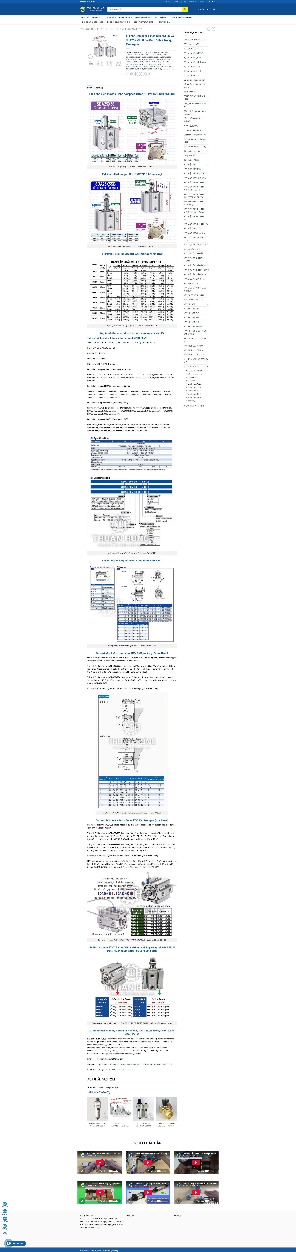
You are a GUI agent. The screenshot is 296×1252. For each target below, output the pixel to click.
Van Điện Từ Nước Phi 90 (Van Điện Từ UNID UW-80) (166, 1126)
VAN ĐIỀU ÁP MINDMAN (194, 279)
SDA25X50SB (130, 62)
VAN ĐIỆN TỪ (96, 17)
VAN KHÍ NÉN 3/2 (191, 313)
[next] (119, 46)
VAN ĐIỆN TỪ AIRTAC (193, 169)
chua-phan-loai (190, 92)
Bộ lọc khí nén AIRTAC (193, 53)
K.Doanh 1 (5, 1207)
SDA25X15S (130, 55)
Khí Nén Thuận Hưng (110, 1250)
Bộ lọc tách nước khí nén (194, 80)
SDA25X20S (148, 55)
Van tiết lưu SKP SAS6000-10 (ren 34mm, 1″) (120, 1126)
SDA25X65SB (157, 64)
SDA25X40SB (138, 59)
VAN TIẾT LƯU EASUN (193, 350)
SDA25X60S (130, 64)
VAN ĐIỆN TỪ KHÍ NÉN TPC (196, 224)
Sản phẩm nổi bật (191, 160)
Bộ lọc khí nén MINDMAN (195, 62)
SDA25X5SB (165, 62)
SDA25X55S (139, 62)
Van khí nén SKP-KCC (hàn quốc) (195, 340)
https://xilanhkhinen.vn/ (130, 1064)
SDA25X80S (157, 66)
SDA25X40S (130, 59)
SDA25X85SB (138, 69)
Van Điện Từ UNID (192, 249)
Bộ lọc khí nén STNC (192, 71)
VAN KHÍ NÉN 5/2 (191, 317)
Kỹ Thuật (4, 1229)
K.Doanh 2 (5, 1214)
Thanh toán (192, 2)
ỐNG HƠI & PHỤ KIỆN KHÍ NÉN (92, 22)
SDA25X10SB (165, 52)
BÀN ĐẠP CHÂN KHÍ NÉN (195, 39)
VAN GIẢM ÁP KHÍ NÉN (194, 299)
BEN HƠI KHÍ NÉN (192, 44)
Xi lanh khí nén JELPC (193, 387)
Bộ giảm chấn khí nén (194, 370)
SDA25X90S (148, 69)
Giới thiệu (168, 2)
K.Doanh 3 (5, 1221)
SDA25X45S (148, 59)
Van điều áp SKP (191, 283)
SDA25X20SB (157, 55)
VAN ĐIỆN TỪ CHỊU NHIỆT (195, 173)
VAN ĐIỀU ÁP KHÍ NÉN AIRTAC (193, 259)
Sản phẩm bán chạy (192, 151)
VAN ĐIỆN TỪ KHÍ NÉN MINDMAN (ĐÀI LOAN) (194, 210)
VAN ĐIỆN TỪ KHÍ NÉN (194, 182)
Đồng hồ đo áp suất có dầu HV (195, 105)
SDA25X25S (166, 55)
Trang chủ (86, 29)
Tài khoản (202, 2)
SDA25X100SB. (146, 52)
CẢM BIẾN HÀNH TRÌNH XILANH (181, 17)
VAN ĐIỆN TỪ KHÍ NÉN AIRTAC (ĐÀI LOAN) (194, 188)
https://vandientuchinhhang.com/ (157, 1064)
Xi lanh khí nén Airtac (129, 29)
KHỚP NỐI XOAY (164, 22)
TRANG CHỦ (84, 17)
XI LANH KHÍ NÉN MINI (194, 406)
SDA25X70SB (130, 66)
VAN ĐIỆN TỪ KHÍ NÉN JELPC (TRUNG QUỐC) (194, 196)
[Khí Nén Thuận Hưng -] (92, 9)
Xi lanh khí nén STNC (193, 397)
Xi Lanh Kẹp (190, 380)
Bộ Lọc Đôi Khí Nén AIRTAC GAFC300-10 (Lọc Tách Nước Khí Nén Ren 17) (143, 1127)
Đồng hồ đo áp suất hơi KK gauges (195, 112)
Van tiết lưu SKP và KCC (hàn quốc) (196, 360)
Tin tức (176, 2)
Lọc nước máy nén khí (193, 130)
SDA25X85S (130, 69)
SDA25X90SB (157, 69)
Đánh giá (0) (98, 88)
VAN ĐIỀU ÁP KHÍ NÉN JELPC (196, 265)
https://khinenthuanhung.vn (107, 1064)
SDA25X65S (148, 64)
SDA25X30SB (148, 57)
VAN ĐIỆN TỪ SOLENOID (194, 233)
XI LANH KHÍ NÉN (125, 17)
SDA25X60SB (138, 64)
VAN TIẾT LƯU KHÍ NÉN (194, 354)
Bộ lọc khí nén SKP (192, 66)
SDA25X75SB (148, 66)
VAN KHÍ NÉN (110, 17)
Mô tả (89, 88)
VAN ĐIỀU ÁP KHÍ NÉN (142, 17)
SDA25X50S (166, 59)
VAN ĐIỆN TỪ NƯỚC (193, 228)
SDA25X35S (157, 57)
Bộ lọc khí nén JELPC (192, 57)
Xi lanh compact (167, 69)
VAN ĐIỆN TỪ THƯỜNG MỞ (196, 244)
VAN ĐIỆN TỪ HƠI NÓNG (195, 178)
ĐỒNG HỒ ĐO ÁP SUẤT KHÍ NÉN (118, 22)
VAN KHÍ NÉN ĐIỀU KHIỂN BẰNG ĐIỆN (195, 332)
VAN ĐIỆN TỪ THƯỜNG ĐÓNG (194, 239)
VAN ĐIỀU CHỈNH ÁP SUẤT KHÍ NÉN (195, 289)
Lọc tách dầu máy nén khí (195, 134)
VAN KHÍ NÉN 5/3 (191, 322)
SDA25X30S (139, 57)
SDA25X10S (156, 52)
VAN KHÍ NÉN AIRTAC (193, 326)
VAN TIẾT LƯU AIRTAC (193, 346)
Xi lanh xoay (190, 401)
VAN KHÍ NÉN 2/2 (191, 308)
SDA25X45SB (157, 59)
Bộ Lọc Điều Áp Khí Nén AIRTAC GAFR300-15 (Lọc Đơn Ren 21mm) (97, 1126)
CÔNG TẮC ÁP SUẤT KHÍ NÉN (144, 22)
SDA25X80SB (166, 66)
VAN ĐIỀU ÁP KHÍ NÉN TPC (195, 274)
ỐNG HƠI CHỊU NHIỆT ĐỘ (195, 146)
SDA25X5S (156, 62)
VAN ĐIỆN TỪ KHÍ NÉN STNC (194, 218)
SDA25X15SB (138, 55)
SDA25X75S (139, 66)
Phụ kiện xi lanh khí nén (195, 374)
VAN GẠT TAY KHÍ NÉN (194, 295)
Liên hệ (183, 2)
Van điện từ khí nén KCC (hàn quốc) (194, 203)
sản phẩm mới (190, 155)
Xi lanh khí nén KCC (193, 391)
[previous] (91, 46)
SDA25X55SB (148, 62)
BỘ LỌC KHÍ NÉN (160, 17)
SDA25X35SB (166, 57)
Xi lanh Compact (192, 377)
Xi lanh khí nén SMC (193, 394)
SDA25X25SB (130, 57)
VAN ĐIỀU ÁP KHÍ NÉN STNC (196, 270)
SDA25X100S (136, 52)
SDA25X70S (166, 64)
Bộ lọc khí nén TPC (192, 75)
